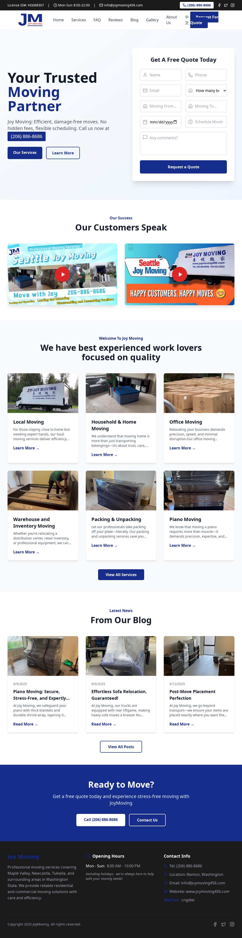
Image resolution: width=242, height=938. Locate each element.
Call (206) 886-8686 (101, 819)
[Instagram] (232, 5)
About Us (171, 19)
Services (78, 19)
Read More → (25, 724)
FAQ (97, 19)
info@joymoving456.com (123, 5)
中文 (187, 19)
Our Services (25, 152)
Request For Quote (204, 19)
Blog (134, 19)
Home (58, 19)
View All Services (121, 574)
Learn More (63, 153)
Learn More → (26, 448)
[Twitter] (226, 5)
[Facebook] (219, 5)
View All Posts (121, 746)
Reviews (115, 19)
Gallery (152, 19)
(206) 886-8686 (199, 5)
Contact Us (147, 820)
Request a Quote (183, 166)
